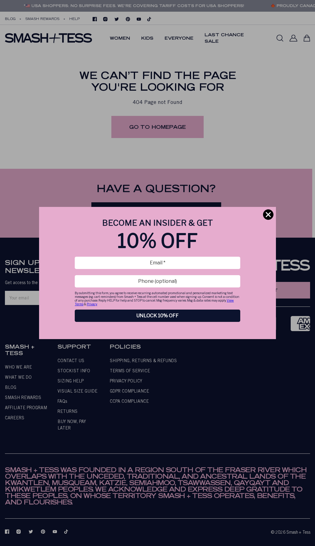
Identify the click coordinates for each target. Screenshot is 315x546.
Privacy (92, 304)
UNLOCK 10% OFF (157, 315)
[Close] (268, 214)
